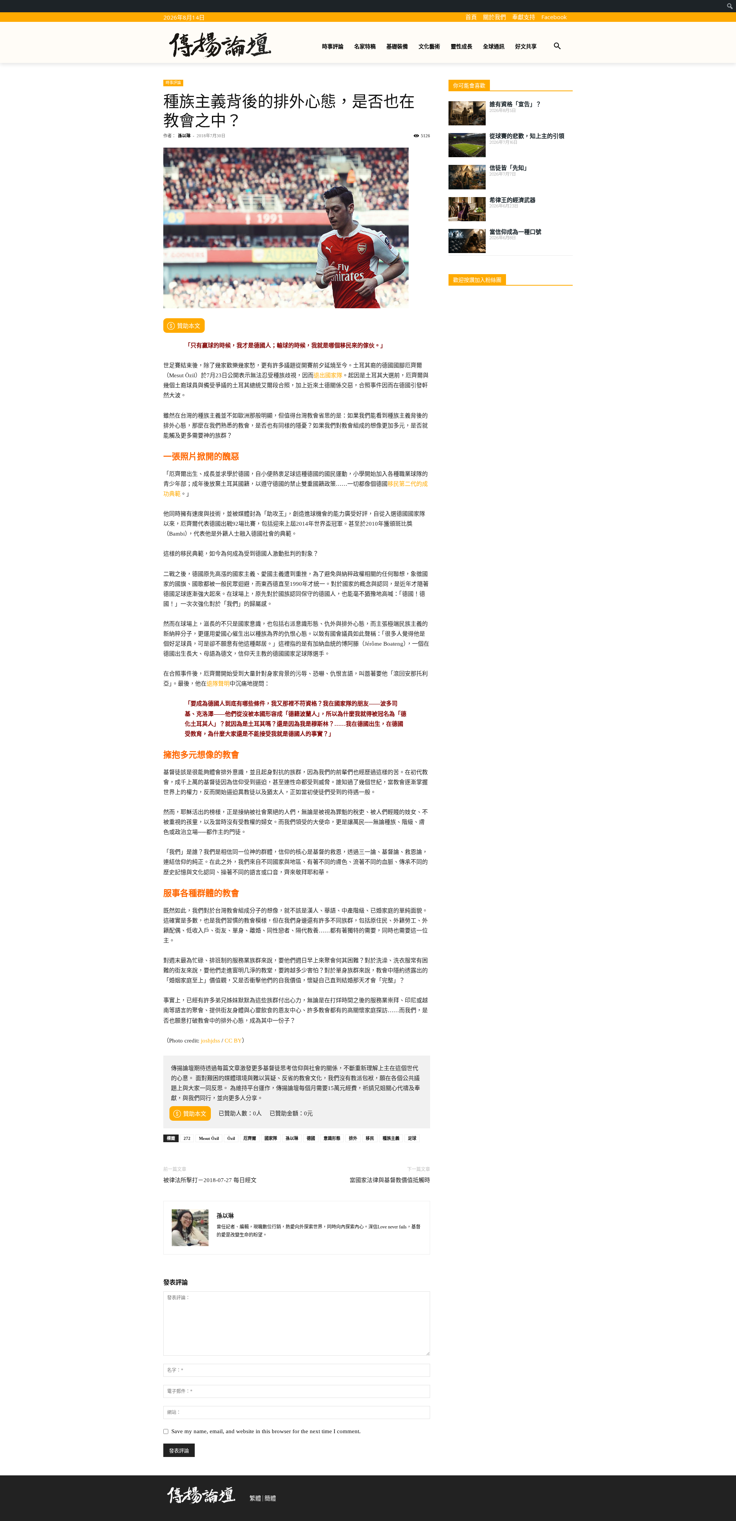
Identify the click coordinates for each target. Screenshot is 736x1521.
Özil (231, 1138)
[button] (557, 46)
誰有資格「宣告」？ (515, 104)
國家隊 (270, 1138)
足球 (412, 1138)
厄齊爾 (249, 1138)
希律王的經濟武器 (513, 200)
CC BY (233, 1041)
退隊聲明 (218, 684)
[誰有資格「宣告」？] (467, 113)
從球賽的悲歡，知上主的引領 (527, 136)
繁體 (255, 1498)
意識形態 (332, 1138)
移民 (370, 1138)
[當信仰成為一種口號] (467, 241)
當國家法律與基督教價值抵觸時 (390, 1180)
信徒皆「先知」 (510, 168)
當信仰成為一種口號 (515, 232)
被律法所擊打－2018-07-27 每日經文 (209, 1180)
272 (187, 1138)
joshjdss (210, 1041)
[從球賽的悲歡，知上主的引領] (467, 145)
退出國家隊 (328, 375)
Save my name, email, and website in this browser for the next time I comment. (266, 1431)
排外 (353, 1138)
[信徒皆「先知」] (467, 177)
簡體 (270, 1498)
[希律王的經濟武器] (467, 209)
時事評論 (173, 83)
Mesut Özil (209, 1138)
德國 (311, 1138)
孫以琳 (184, 135)
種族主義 (391, 1138)
